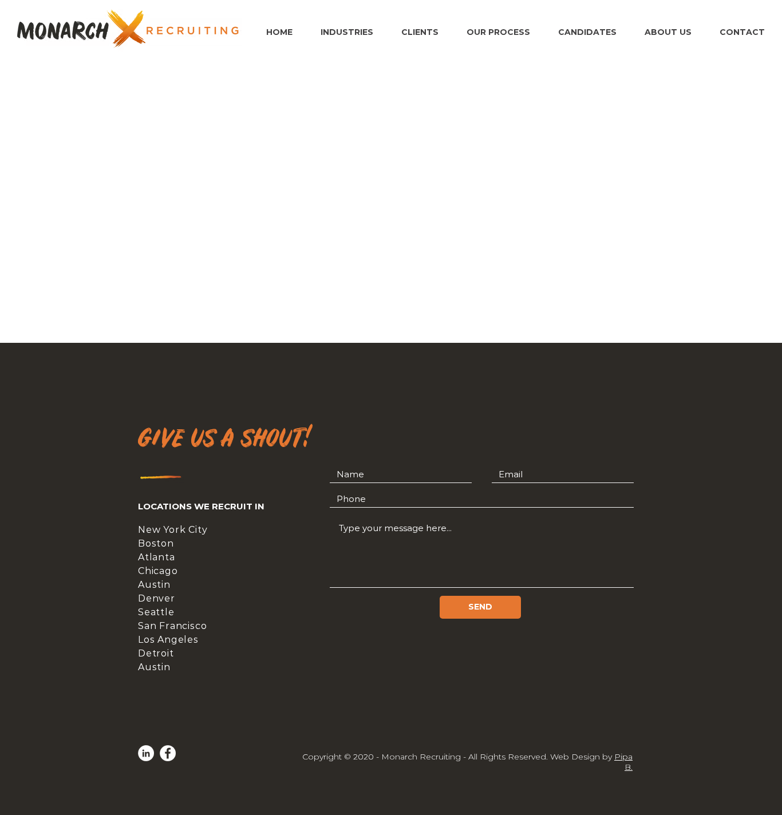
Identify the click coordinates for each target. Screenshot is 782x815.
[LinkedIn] (146, 753)
